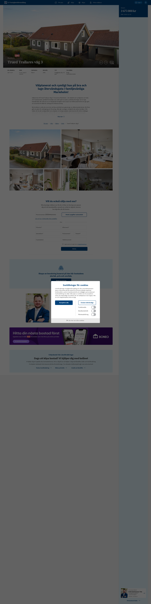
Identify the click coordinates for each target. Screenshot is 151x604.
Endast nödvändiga (87, 303)
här (75, 297)
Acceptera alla (64, 303)
